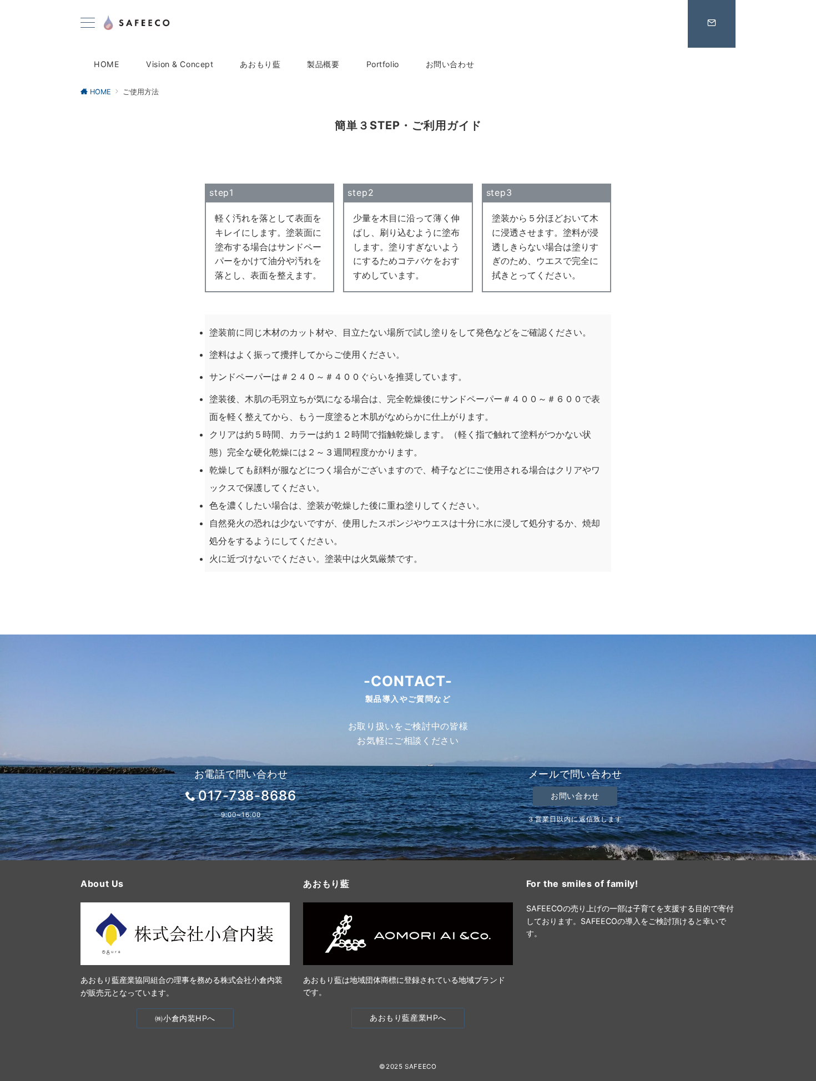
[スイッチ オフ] (712, 24)
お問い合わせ (575, 795)
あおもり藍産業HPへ (408, 1017)
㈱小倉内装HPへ (185, 1018)
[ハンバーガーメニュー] (87, 23)
